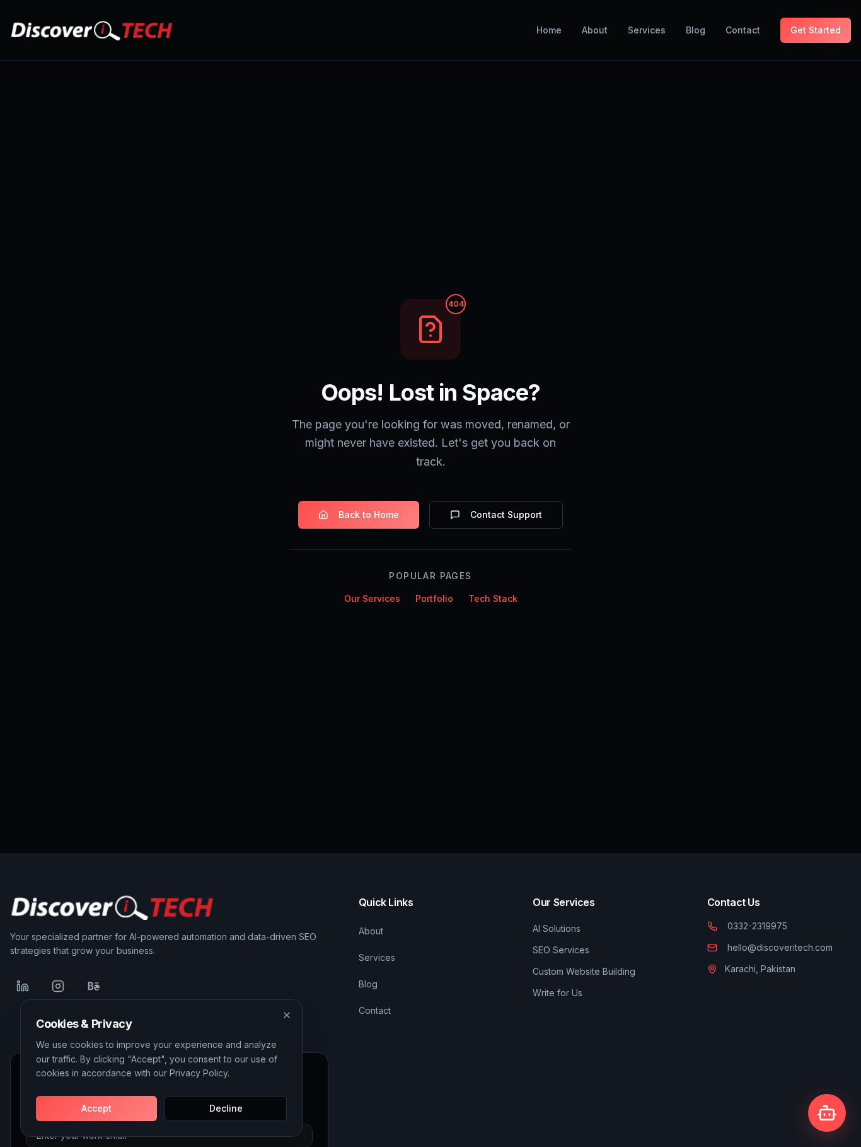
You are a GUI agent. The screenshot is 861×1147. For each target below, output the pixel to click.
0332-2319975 (757, 926)
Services (647, 30)
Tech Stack (492, 598)
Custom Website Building (584, 971)
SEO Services (561, 949)
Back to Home (368, 514)
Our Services (372, 598)
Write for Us (557, 992)
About (595, 30)
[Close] (287, 1015)
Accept (96, 1108)
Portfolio (434, 598)
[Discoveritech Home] (91, 30)
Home (549, 30)
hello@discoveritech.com (780, 947)
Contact (742, 30)
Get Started (815, 30)
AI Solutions (557, 928)
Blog (695, 30)
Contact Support (506, 514)
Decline (226, 1108)
